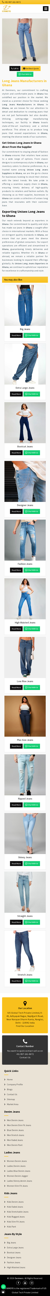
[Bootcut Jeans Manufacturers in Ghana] (25, 422)
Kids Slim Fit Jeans (16, 1222)
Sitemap (11, 1099)
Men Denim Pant (14, 1145)
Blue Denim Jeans (15, 1130)
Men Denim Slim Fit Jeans (19, 1125)
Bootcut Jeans (13, 1253)
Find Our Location (25, 1026)
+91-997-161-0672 (12, 2)
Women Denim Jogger (17, 1176)
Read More (16, 335)
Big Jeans (11, 1243)
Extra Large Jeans (15, 1248)
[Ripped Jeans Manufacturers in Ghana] (25, 774)
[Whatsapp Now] (3, 1286)
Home (10, 1079)
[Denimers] (6, 8)
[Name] (45, 8)
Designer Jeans (14, 1257)
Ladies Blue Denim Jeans (18, 1171)
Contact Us (25, 1057)
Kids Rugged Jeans (16, 1217)
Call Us (16, 68)
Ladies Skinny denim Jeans (19, 1181)
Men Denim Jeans (15, 1120)
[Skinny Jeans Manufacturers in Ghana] (25, 833)
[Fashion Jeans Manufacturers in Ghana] (25, 540)
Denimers (19, 1278)
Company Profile (15, 1084)
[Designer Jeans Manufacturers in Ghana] (25, 481)
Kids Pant (11, 1227)
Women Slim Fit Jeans (17, 1186)
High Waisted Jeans (16, 1267)
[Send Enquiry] (25, 41)
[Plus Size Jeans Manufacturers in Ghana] (25, 716)
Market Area (12, 1104)
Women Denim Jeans (17, 1161)
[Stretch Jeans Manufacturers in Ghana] (25, 951)
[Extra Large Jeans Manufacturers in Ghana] (25, 364)
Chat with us (26, 74)
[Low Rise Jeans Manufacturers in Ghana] (25, 657)
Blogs (9, 1089)
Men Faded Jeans (15, 1140)
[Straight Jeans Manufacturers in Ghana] (25, 892)
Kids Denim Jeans (15, 1202)
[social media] (18, 1283)
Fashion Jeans (13, 1262)
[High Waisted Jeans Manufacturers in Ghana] (25, 598)
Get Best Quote (32, 68)
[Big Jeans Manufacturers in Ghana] (25, 305)
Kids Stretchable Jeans (17, 1212)
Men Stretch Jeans (15, 1135)
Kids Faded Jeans (15, 1207)
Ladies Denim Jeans (16, 1166)
